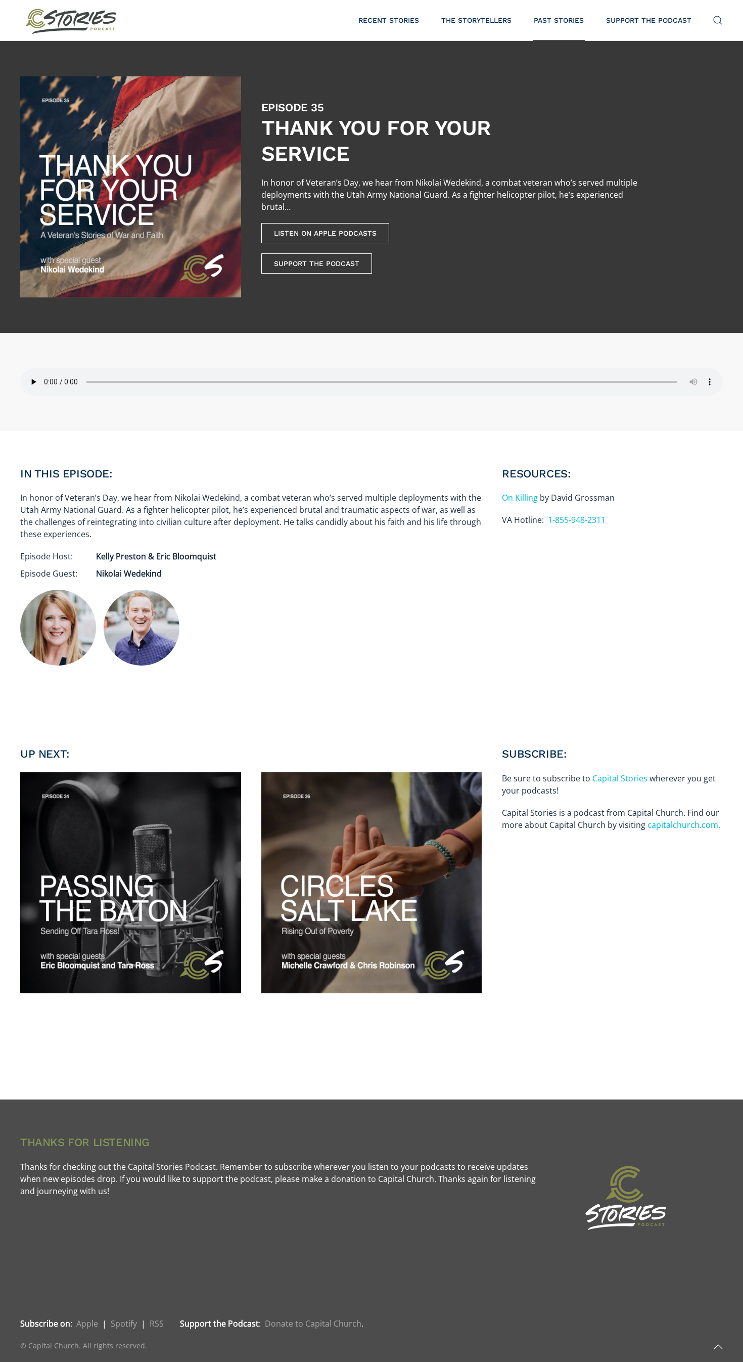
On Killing (520, 497)
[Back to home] (72, 20)
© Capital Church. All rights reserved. (83, 1345)
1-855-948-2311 (577, 519)
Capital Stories (619, 778)
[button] (718, 20)
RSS (157, 1323)
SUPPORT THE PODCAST (316, 263)
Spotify (124, 1323)
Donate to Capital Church (313, 1323)
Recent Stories (388, 20)
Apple (87, 1323)
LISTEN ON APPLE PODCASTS (325, 233)
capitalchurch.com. (683, 824)
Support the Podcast (648, 20)
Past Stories (559, 20)
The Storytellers (476, 20)
